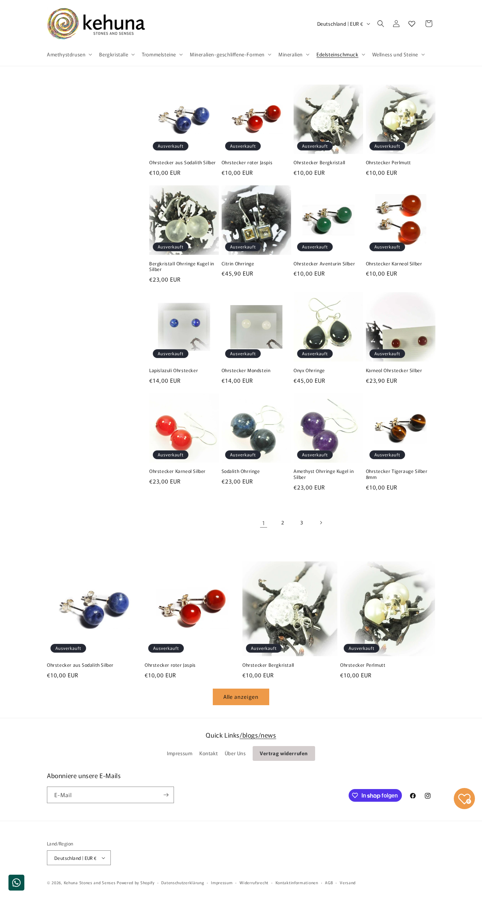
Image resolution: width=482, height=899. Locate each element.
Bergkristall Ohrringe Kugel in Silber (181, 267)
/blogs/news (258, 734)
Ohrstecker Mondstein (246, 371)
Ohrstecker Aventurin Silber (324, 264)
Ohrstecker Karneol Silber (394, 264)
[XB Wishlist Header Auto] (412, 23)
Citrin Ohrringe (238, 264)
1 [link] (263, 522)
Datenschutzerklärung (182, 882)
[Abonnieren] (166, 795)
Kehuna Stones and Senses (90, 882)
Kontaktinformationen (297, 882)
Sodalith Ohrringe (241, 471)
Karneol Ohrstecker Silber (394, 371)
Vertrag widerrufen (284, 753)
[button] (69, 54)
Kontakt (208, 753)
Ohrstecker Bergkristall (319, 163)
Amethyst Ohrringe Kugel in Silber (324, 474)
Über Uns (235, 753)
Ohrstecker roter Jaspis (247, 163)
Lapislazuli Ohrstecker (173, 371)
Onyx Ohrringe (309, 371)
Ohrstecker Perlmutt (388, 163)
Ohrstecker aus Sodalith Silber (182, 163)
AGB (329, 882)
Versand (348, 882)
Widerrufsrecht (254, 882)
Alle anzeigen (241, 696)
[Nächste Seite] (321, 522)
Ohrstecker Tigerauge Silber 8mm (397, 474)
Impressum (179, 753)
